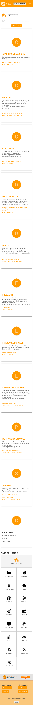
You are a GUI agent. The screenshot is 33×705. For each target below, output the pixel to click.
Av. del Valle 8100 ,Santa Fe (11, 62)
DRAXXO (6, 245)
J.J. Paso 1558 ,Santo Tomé (11, 450)
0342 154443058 (17, 262)
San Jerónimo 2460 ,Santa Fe (11, 161)
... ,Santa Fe (6, 308)
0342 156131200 (7, 212)
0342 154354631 (7, 310)
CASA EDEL (7, 97)
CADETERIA (7, 532)
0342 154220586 (7, 64)
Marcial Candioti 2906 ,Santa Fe (12, 113)
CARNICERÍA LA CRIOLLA (13, 54)
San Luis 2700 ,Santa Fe (10, 495)
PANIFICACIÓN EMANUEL (13, 439)
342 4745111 (6, 452)
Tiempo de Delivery (12, 15)
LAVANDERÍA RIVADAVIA (13, 387)
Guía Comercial (22, 688)
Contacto (5, 691)
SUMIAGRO (7, 485)
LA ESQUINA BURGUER (12, 343)
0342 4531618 (17, 115)
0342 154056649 (7, 163)
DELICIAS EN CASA (11, 196)
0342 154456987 (18, 406)
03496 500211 (6, 541)
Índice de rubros (7, 688)
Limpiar (19, 25)
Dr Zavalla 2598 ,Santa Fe (10, 352)
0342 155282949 (17, 452)
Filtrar (13, 25)
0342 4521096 (6, 406)
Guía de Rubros (9, 552)
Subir (16, 702)
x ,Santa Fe (5, 539)
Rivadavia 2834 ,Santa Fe (10, 404)
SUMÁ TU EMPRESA (19, 4)
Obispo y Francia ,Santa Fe (10, 259)
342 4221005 (6, 262)
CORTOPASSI (8, 148)
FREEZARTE (7, 295)
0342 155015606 (7, 497)
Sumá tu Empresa (23, 691)
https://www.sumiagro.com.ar (11, 499)
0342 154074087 (7, 355)
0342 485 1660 (7, 115)
